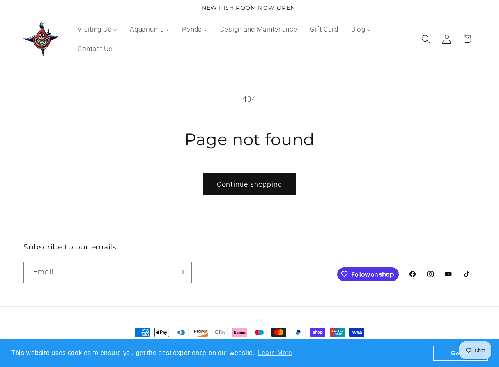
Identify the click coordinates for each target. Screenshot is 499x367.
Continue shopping (249, 184)
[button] (426, 39)
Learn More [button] (275, 352)
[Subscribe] (181, 272)
